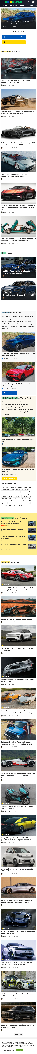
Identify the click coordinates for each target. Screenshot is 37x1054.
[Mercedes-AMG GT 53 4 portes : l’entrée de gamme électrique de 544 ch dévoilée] (18, 887)
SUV (16, 503)
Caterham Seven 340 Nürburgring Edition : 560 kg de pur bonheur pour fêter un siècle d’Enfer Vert (18, 775)
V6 (32, 503)
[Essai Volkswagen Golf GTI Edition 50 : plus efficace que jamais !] (18, 372)
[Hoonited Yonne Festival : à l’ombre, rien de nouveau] (18, 457)
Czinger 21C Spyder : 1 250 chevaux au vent (16, 619)
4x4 (7, 487)
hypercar (18, 496)
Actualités (6, 584)
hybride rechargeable (8, 496)
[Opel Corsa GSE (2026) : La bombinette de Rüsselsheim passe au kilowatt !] (18, 950)
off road (24, 498)
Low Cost (4, 498)
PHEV (29, 498)
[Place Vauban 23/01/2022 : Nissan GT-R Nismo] (32, 546)
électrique (19, 505)
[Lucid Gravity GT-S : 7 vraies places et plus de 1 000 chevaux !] (18, 635)
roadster (29, 500)
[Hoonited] (13, 2)
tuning (28, 503)
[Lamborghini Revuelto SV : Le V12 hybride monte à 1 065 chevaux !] (18, 68)
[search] (29, 1)
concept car (5, 491)
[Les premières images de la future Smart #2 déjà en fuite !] (18, 856)
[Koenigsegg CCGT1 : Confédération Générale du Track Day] (18, 667)
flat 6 (20, 494)
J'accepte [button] (19, 1050)
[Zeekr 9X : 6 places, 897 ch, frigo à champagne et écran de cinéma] (18, 1012)
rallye (23, 500)
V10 (6, 505)
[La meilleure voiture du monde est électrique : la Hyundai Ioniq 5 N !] (32, 530)
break (25, 487)
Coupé (12, 491)
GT (24, 494)
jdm (30, 496)
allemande (13, 487)
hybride (30, 494)
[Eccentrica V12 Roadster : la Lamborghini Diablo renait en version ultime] (18, 161)
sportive (4, 503)
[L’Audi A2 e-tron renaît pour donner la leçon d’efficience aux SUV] (18, 981)
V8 (2, 505)
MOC (10, 498)
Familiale (4, 494)
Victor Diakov (6, 85)
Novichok (5, 26)
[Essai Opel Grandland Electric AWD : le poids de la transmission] (18, 342)
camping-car (5, 489)
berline (20, 487)
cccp (12, 489)
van (14, 505)
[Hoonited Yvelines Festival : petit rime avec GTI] (18, 427)
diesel (17, 491)
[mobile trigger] (3, 2)
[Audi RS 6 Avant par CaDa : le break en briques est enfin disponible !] (18, 267)
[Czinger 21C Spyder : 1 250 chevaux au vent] (18, 606)
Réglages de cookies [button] (9, 1050)
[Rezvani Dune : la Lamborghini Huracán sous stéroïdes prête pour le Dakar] (18, 99)
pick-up (4, 500)
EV (29, 491)
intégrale (25, 496)
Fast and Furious (12, 494)
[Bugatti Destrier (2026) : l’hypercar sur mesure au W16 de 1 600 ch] (18, 919)
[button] (13, 31)
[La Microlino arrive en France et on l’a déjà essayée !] (32, 538)
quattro (18, 500)
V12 (10, 505)
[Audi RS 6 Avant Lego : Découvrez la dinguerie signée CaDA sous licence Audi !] (18, 289)
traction (22, 503)
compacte (25, 489)
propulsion (11, 500)
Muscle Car (17, 498)
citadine (18, 489)
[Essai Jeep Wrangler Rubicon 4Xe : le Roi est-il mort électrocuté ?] (32, 523)
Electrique (24, 491)
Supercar (10, 503)
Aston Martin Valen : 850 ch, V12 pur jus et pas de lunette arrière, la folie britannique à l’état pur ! (18, 207)
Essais (5, 18)
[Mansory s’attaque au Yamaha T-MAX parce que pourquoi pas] (18, 794)
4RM (3, 487)
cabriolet (31, 487)
